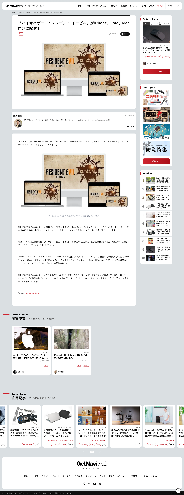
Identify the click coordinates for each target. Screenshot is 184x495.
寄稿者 (170, 6)
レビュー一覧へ (156, 71)
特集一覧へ (156, 161)
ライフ (144, 6)
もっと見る (129, 127)
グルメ (151, 6)
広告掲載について (59, 493)
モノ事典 (166, 23)
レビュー (146, 23)
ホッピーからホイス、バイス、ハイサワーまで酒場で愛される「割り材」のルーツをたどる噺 (58, 433)
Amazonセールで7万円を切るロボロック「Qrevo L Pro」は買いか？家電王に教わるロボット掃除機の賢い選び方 (125, 433)
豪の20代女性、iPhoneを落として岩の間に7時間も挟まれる (71, 356)
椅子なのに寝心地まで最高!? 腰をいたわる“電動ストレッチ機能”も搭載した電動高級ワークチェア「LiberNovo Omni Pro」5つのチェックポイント (92, 433)
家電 (88, 6)
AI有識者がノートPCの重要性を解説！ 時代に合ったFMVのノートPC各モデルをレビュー (23, 433)
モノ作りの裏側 (160, 23)
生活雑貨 (124, 6)
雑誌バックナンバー (152, 476)
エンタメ (159, 6)
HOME (13, 12)
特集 (79, 6)
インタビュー (153, 23)
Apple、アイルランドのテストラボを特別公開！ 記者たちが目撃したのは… (30, 356)
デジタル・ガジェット (100, 6)
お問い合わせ (70, 493)
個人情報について (23, 493)
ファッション (134, 6)
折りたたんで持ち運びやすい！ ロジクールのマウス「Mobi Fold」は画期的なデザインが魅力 (156, 50)
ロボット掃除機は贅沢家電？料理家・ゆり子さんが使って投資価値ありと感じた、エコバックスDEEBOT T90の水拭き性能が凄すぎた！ (159, 433)
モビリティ (115, 6)
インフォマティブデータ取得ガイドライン (41, 493)
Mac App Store (32, 293)
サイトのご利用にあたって (9, 493)
